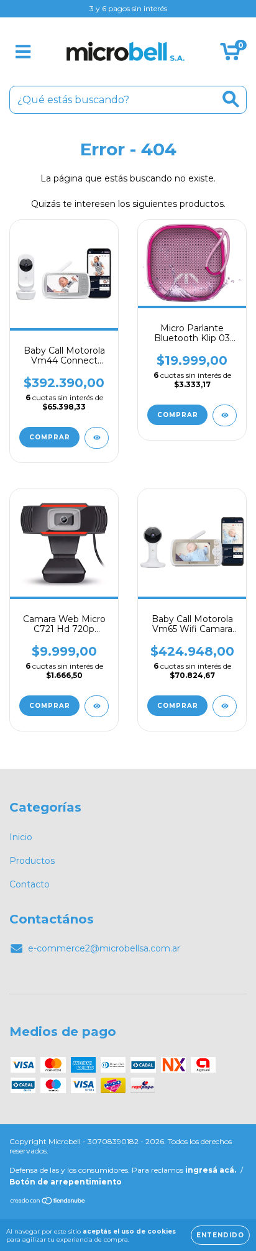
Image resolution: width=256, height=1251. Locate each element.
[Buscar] (230, 99)
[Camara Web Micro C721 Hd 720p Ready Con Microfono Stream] (97, 706)
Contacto (29, 884)
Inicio (20, 837)
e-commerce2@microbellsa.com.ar (104, 948)
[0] (230, 54)
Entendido (220, 1235)
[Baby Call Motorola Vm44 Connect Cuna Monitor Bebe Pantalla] (97, 438)
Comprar (177, 415)
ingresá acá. (210, 1170)
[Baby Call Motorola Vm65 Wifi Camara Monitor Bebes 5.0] (225, 706)
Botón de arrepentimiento (65, 1181)
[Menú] (23, 52)
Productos (32, 860)
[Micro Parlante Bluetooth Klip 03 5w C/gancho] (225, 415)
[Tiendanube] (48, 1202)
